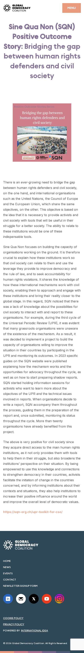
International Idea (34, 630)
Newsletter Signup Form (20, 586)
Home (7, 561)
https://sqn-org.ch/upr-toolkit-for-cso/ (33, 512)
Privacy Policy (13, 624)
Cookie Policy (13, 618)
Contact (9, 579)
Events (8, 573)
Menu (71, 8)
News (7, 567)
